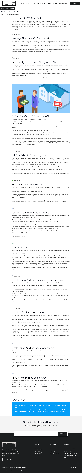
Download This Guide (8, 8)
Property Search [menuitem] (54, 454)
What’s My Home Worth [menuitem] (71, 454)
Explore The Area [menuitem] (54, 452)
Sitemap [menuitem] (4, 470)
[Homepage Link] (9, 3)
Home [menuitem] (22, 3)
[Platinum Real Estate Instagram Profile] (11, 459)
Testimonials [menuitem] (51, 3)
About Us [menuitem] (37, 448)
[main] (41, 208)
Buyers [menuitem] (27, 3)
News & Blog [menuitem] (38, 452)
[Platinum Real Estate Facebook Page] (3, 459)
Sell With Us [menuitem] (53, 450)
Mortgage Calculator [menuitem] (70, 452)
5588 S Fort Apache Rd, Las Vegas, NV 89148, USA (14, 467)
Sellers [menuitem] (33, 3)
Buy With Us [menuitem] (53, 448)
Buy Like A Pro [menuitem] (68, 450)
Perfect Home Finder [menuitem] (70, 448)
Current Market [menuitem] (41, 3)
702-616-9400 (73, 467)
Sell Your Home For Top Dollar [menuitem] (70, 456)
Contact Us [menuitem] (38, 454)
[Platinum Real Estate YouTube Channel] (7, 459)
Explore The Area (63, 3)
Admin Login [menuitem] (19, 470)
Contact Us (75, 3)
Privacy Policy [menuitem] (11, 470)
